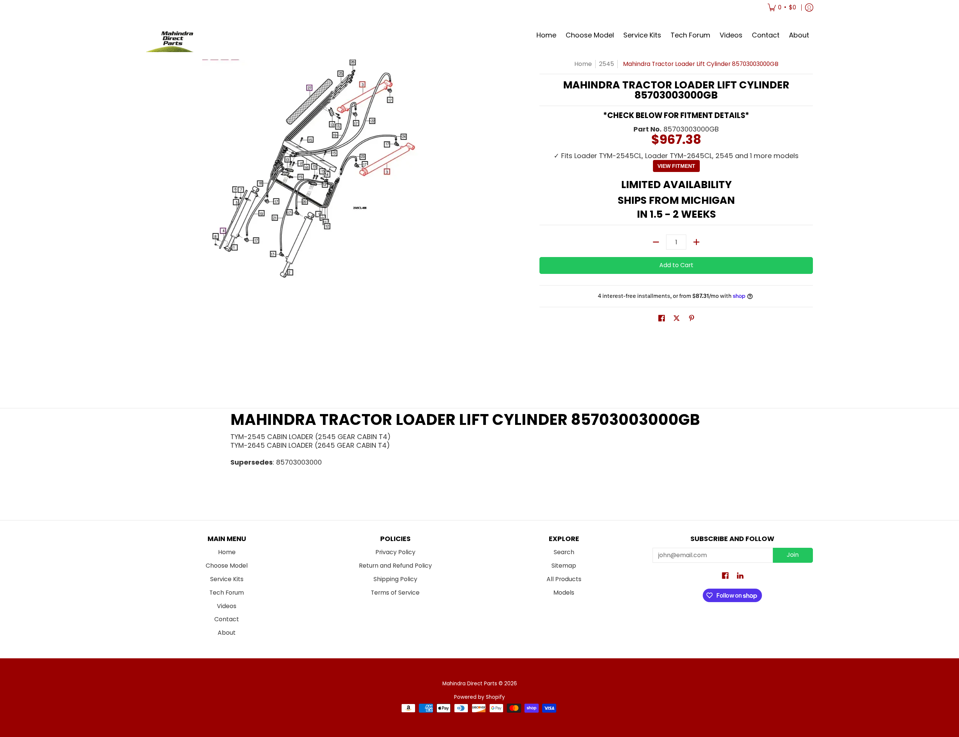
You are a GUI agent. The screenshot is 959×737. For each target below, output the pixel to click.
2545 (606, 64)
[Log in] (809, 7)
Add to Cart (676, 265)
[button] (661, 319)
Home (583, 64)
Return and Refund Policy (395, 565)
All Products (564, 579)
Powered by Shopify (479, 697)
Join (793, 554)
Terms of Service (395, 592)
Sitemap (563, 565)
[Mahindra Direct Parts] (174, 35)
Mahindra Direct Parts (469, 683)
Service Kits (226, 579)
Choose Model (227, 565)
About (227, 632)
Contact (226, 619)
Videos (226, 606)
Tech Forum (226, 592)
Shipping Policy (395, 579)
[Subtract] (656, 242)
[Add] (696, 242)
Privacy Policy (395, 552)
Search (564, 552)
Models (563, 592)
